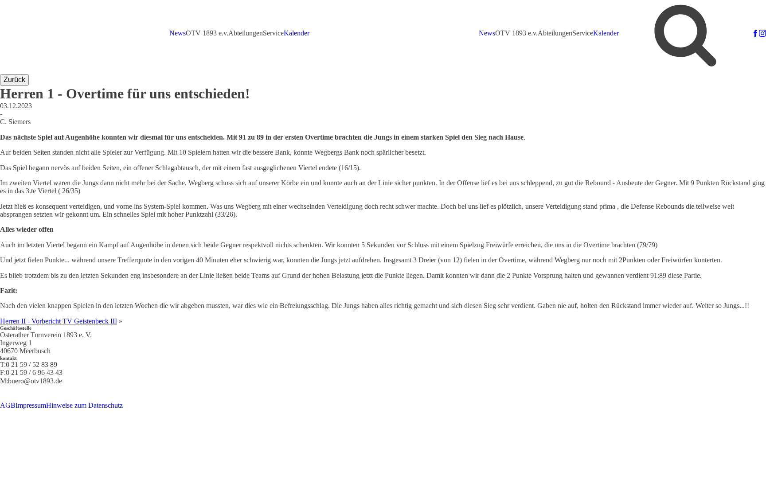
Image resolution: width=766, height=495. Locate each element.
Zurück (14, 79)
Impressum (31, 405)
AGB (8, 405)
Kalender (296, 33)
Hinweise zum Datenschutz (84, 405)
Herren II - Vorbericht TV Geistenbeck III (58, 321)
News (177, 33)
